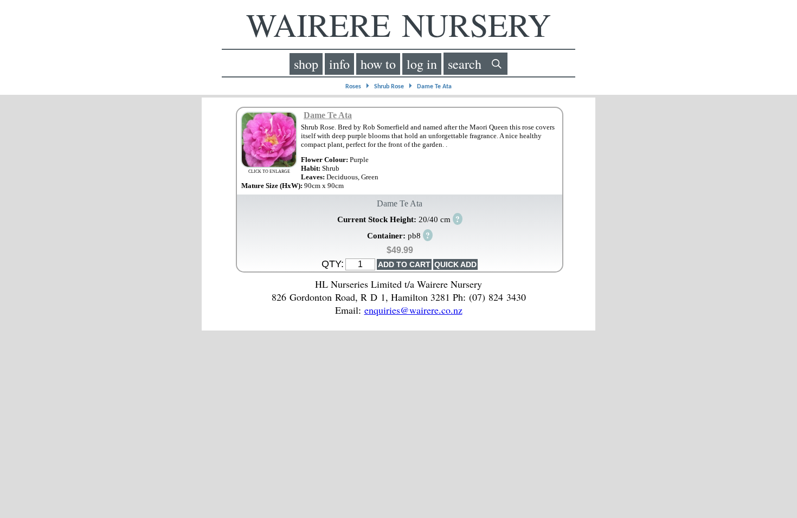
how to (378, 64)
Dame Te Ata (434, 86)
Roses (353, 86)
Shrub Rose (389, 86)
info (339, 64)
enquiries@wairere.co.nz (413, 309)
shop (306, 64)
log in (421, 64)
